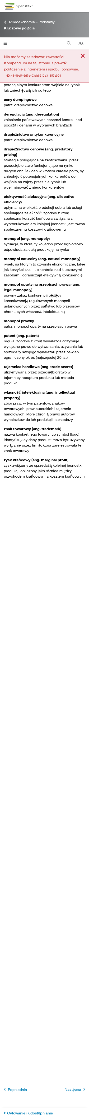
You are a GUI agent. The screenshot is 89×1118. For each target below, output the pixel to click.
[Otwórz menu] (5, 43)
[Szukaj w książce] (69, 43)
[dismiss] (83, 56)
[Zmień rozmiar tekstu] (81, 43)
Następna (73, 1089)
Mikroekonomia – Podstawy (32, 21)
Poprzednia (17, 1089)
